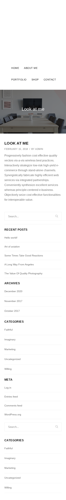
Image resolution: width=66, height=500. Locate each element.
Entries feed (11, 396)
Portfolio (19, 79)
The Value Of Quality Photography (23, 273)
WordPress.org (12, 414)
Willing (8, 369)
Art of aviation (12, 246)
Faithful (8, 329)
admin (39, 149)
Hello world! (10, 237)
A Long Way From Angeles (19, 264)
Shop (35, 79)
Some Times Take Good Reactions (23, 255)
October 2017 (12, 310)
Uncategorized (12, 359)
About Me (30, 68)
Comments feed (13, 405)
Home (15, 68)
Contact (50, 79)
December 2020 (13, 291)
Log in (7, 387)
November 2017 (13, 301)
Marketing (9, 349)
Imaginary (9, 339)
